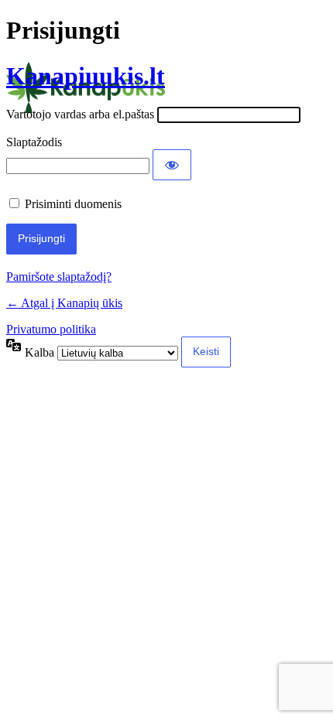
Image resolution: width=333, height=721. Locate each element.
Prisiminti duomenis (73, 203)
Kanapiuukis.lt (85, 76)
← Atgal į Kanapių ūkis (64, 302)
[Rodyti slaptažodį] (172, 164)
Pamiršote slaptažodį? (59, 276)
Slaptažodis (34, 142)
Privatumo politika (51, 329)
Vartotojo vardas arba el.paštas (80, 114)
